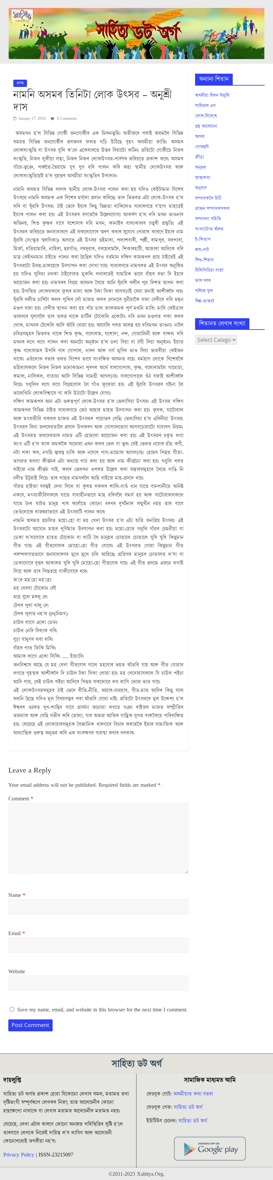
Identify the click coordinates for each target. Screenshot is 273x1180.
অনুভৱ (200, 167)
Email (16, 933)
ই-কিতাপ (203, 239)
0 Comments (66, 118)
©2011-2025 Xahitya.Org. (136, 1174)
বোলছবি (202, 147)
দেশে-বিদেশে (206, 116)
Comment (20, 798)
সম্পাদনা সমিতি (208, 219)
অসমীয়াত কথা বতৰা (194, 1094)
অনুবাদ (201, 188)
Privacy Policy (18, 1154)
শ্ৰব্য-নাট (202, 250)
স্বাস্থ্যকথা (202, 178)
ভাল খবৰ (203, 280)
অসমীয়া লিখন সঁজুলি (212, 95)
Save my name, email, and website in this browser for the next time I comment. (102, 1009)
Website (16, 971)
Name (16, 895)
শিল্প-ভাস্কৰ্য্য (204, 301)
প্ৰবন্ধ (20, 83)
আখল (199, 136)
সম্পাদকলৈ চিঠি (208, 198)
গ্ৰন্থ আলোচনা (206, 126)
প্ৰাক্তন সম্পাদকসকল (212, 208)
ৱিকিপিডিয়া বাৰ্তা (209, 270)
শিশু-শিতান (204, 260)
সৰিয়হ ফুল (204, 291)
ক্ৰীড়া (199, 157)
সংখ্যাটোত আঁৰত (209, 229)
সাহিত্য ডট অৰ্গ (188, 1107)
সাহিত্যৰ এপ (205, 106)
